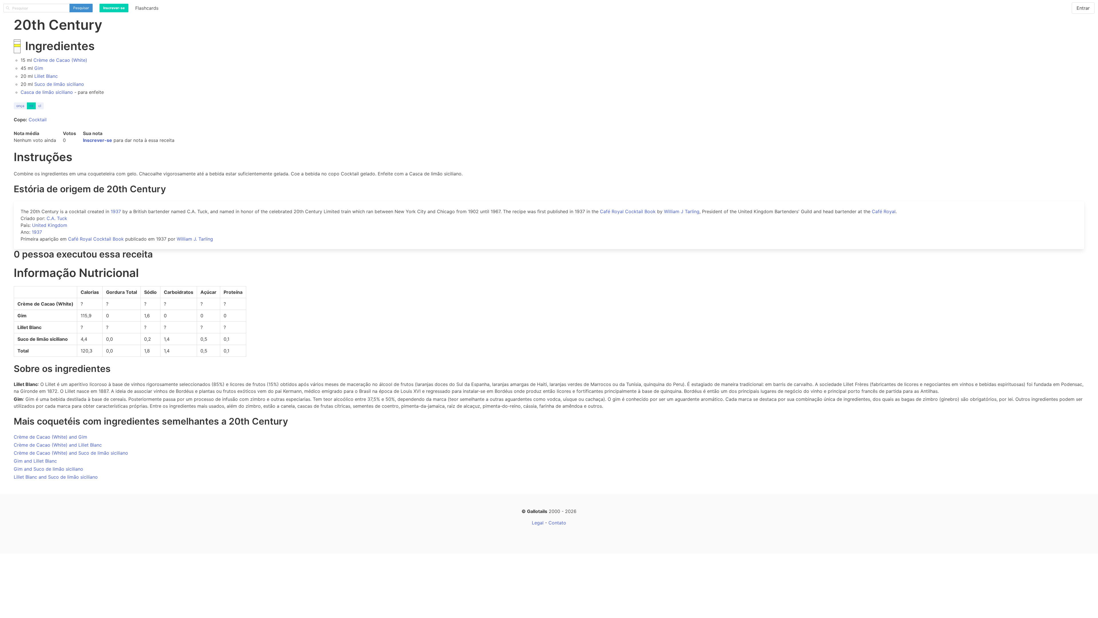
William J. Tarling (195, 239)
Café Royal (884, 211)
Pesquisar (81, 8)
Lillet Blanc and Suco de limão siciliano (56, 477)
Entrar (1083, 8)
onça (20, 106)
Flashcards (146, 8)
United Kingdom (49, 225)
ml (31, 106)
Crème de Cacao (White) (60, 60)
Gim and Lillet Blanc (35, 461)
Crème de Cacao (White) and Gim (50, 437)
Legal (538, 523)
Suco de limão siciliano (59, 84)
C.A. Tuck (57, 218)
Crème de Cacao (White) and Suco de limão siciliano (71, 453)
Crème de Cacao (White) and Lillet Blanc (58, 445)
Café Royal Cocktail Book (628, 211)
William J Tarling (681, 211)
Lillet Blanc (46, 76)
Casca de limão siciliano (47, 92)
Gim (38, 68)
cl (39, 106)
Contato (557, 523)
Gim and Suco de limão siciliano (48, 469)
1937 (116, 211)
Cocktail (38, 119)
